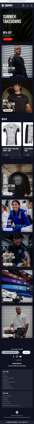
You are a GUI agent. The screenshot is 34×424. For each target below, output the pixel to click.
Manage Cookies (26, 417)
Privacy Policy (7, 417)
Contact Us (6, 403)
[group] (17, 422)
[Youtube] (20, 357)
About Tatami (7, 395)
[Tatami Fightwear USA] (7, 5)
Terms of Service (13, 417)
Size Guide (6, 384)
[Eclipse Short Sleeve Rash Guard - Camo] (11, 134)
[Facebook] (13, 357)
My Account (7, 386)
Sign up (26, 352)
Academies (20, 417)
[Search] (27, 5)
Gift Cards (6, 401)
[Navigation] (32, 5)
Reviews (5, 399)
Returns (5, 380)
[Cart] (23, 5)
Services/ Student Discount (12, 405)
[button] (2, 422)
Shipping (5, 376)
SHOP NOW (8, 39)
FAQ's (4, 374)
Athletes (6, 397)
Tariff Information (9, 382)
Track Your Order (8, 378)
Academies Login (8, 388)
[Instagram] (17, 357)
